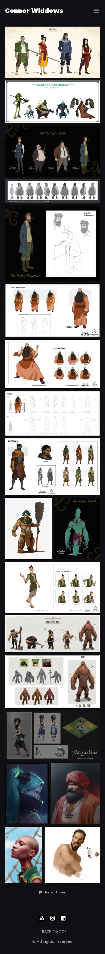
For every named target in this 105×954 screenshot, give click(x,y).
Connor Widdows (34, 10)
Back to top (54, 931)
